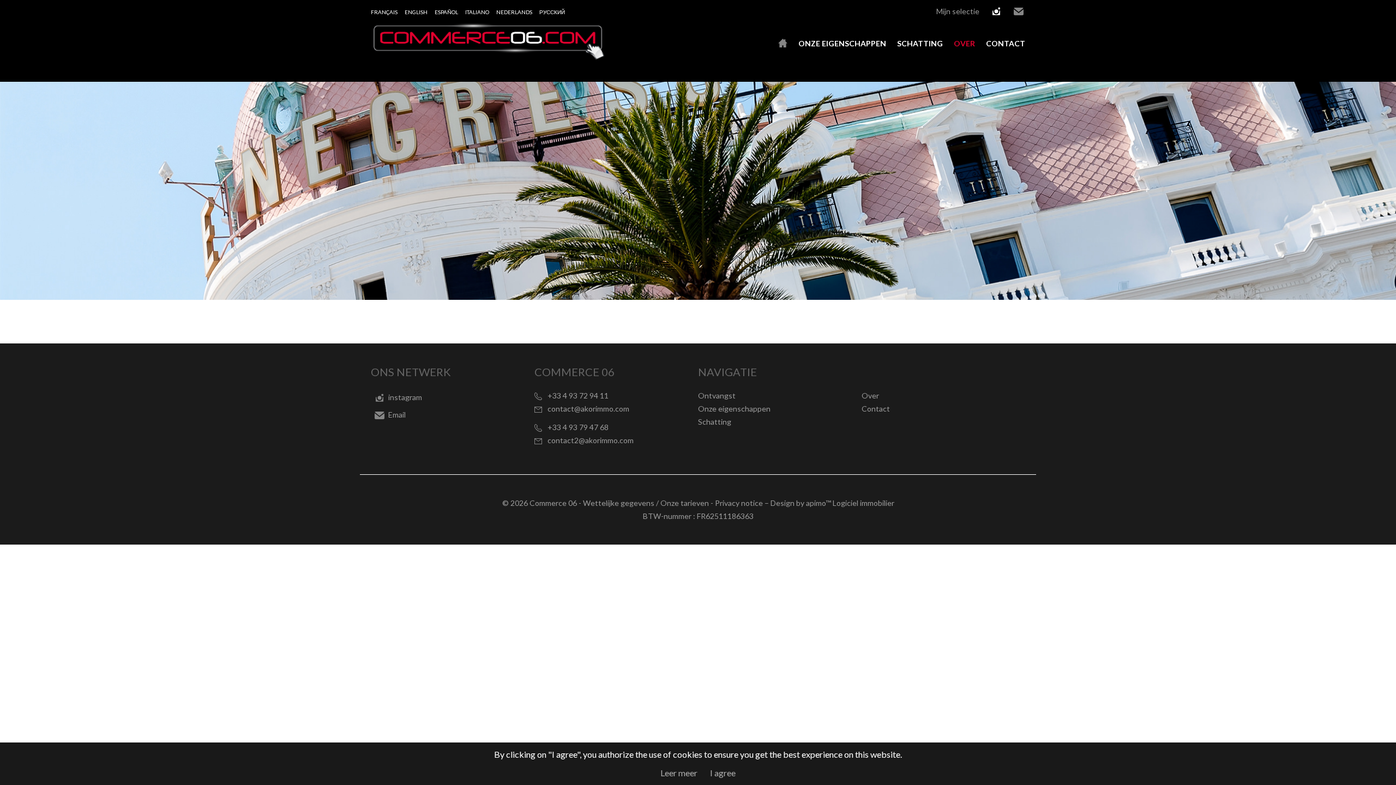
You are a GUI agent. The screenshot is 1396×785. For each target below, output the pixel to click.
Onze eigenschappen (842, 43)
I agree (723, 773)
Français (384, 12)
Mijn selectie (957, 11)
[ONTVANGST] (782, 43)
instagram (996, 11)
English (416, 12)
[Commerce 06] (488, 56)
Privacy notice (739, 503)
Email (1018, 11)
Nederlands (514, 12)
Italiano (477, 12)
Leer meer (678, 773)
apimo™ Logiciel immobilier (850, 503)
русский (552, 12)
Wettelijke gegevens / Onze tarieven (646, 503)
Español (446, 12)
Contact (1005, 43)
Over (964, 43)
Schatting (920, 43)
